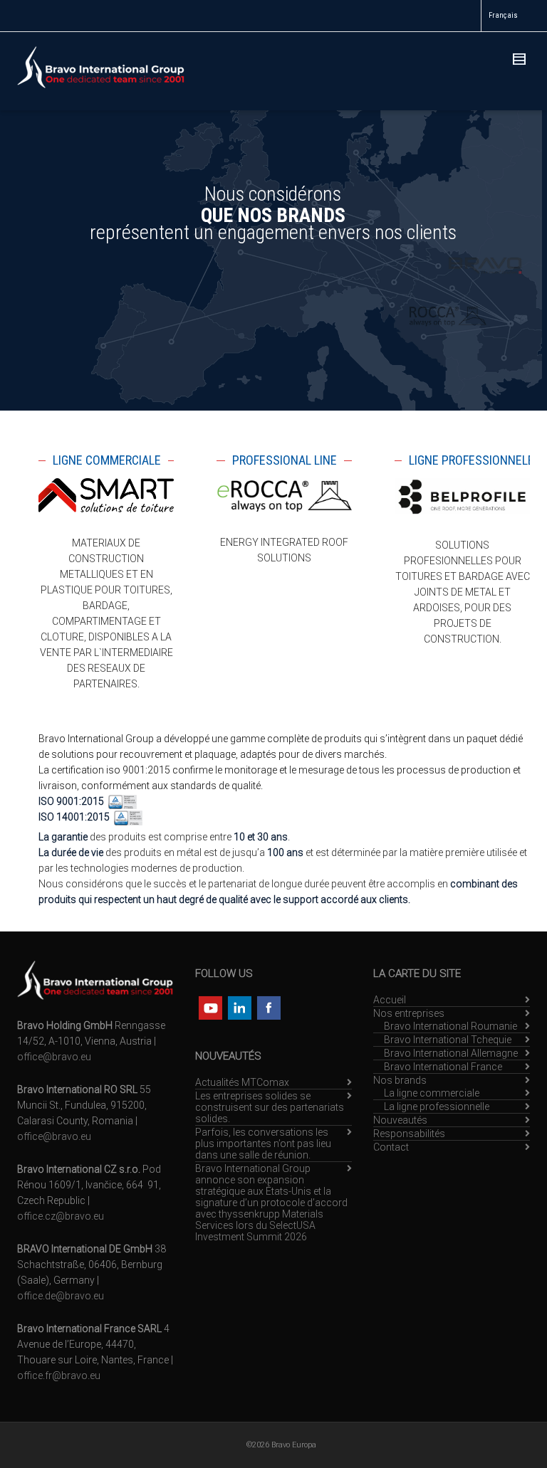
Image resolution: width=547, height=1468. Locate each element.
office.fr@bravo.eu (58, 1375)
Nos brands (400, 1080)
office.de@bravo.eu (60, 1295)
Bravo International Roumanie (450, 1026)
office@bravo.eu (54, 1056)
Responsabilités (409, 1133)
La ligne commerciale (431, 1093)
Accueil (389, 999)
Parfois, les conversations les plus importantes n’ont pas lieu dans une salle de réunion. (263, 1143)
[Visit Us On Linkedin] (239, 1006)
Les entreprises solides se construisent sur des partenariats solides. (269, 1107)
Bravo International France (443, 1066)
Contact (391, 1147)
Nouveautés (400, 1120)
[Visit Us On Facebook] (268, 1006)
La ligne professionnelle (436, 1106)
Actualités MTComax (242, 1082)
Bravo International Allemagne (451, 1053)
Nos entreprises (408, 1013)
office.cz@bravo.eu (60, 1216)
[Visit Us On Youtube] (209, 1006)
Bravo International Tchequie (447, 1039)
